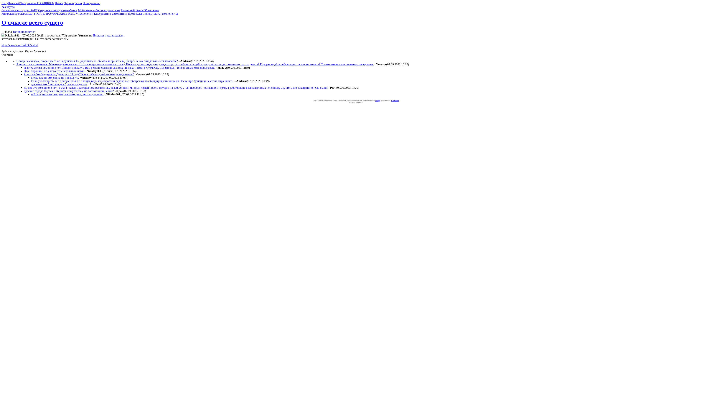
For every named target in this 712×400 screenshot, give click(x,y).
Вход (4, 3)
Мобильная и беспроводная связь (99, 10)
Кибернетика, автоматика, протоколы (118, 13)
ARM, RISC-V (69, 13)
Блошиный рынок (132, 10)
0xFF (34, 10)
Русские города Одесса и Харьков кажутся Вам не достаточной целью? (69, 91)
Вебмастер (395, 101)
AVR (52, 13)
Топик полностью (24, 31)
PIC (57, 13)
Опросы (69, 3)
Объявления (151, 10)
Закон (78, 3)
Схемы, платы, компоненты (160, 13)
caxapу (377, 101)
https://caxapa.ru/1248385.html (19, 45)
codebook (33, 3)
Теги (23, 3)
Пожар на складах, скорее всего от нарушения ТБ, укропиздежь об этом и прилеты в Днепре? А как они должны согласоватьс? (97, 61)
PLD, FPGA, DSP (38, 13)
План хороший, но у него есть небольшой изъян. (54, 71)
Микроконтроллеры (14, 13)
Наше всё (14, 3)
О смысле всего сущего (16, 10)
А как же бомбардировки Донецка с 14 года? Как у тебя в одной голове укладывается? (79, 74)
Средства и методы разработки (57, 10)
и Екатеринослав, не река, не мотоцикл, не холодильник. (67, 94)
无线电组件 (46, 3)
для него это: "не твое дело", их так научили (59, 84)
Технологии (85, 13)
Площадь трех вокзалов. (108, 35)
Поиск (59, 3)
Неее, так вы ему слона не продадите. (55, 77)
